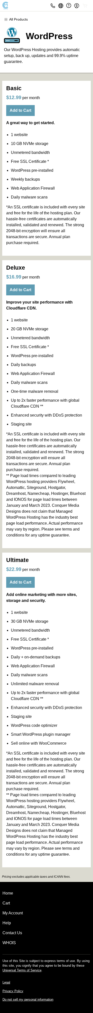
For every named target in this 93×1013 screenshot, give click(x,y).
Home (7, 893)
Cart (6, 903)
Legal (6, 982)
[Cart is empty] (85, 5)
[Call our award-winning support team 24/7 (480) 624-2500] (69, 5)
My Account (12, 913)
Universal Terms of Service (21, 970)
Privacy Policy (12, 991)
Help (6, 923)
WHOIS (9, 943)
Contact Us (12, 933)
